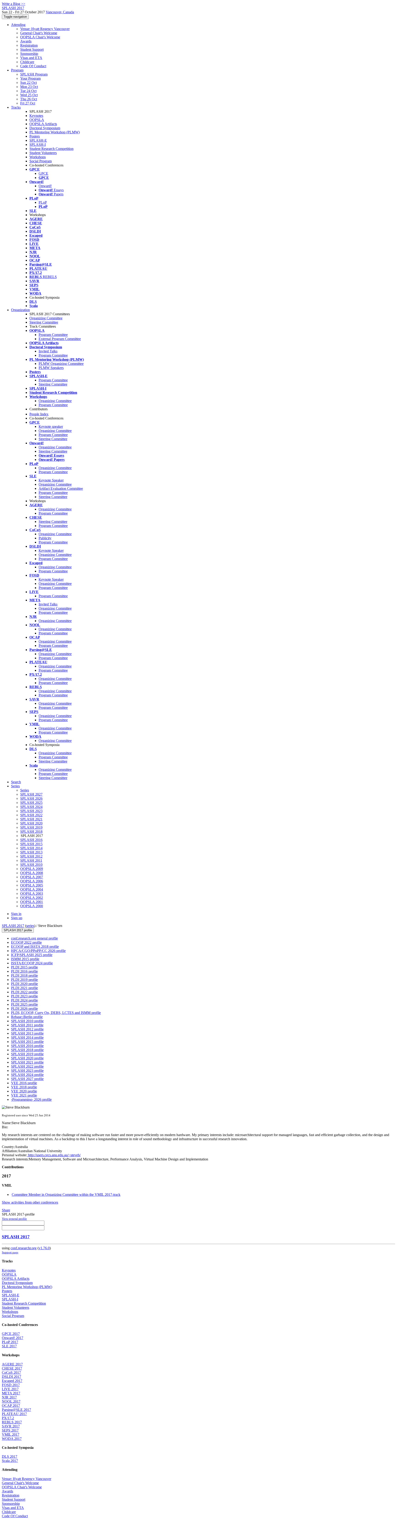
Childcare (27, 62)
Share (6, 1210)
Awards (25, 41)
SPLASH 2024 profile (27, 1075)
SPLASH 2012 (31, 856)
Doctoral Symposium (44, 128)
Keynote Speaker (51, 480)
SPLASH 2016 (31, 840)
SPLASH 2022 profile (27, 1066)
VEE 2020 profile (24, 1091)
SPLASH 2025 (31, 803)
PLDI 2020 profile (24, 984)
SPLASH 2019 (31, 827)
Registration (29, 45)
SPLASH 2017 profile (18, 930)
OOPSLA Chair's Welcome (40, 37)
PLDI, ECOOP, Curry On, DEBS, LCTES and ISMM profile (56, 1013)
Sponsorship (29, 54)
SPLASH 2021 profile (27, 1062)
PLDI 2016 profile (24, 971)
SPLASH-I (37, 144)
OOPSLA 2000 (31, 906)
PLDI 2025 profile (24, 1004)
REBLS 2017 (12, 1422)
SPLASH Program (34, 74)
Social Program (40, 161)
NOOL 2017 (11, 1401)
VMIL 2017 (10, 1434)
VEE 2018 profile (24, 1087)
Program (17, 70)
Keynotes (36, 116)
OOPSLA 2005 (31, 885)
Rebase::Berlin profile (27, 1017)
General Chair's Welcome (38, 33)
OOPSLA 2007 (31, 877)
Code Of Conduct (33, 66)
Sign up (16, 918)
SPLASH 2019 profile (27, 1054)
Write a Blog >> (13, 4)
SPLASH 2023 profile (27, 1070)
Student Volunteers (43, 153)
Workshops (37, 157)
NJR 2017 (9, 1397)
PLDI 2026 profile (24, 1009)
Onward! (45, 186)
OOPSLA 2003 (31, 893)
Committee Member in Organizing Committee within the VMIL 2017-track (66, 1194)
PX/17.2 (8, 1418)
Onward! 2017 (12, 1338)
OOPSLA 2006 (31, 881)
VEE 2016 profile (24, 1083)
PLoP (43, 202)
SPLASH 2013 (31, 852)
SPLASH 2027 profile (27, 1079)
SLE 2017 (9, 1346)
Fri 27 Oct (27, 103)
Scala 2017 (10, 1461)
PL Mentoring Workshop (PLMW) (54, 132)
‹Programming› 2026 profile (31, 1099)
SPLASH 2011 (31, 860)
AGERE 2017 (12, 1364)
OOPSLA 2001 (31, 902)
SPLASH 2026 (31, 798)
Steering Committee (43, 322)
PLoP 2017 (10, 1342)
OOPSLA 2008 (31, 873)
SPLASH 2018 (31, 831)
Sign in (16, 914)
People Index (38, 414)
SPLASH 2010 (31, 865)
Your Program (30, 78)
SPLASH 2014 (31, 848)
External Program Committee (60, 339)
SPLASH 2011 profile (27, 1025)
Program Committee (53, 335)
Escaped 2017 (12, 1381)
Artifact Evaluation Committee (61, 488)
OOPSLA (36, 120)
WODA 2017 (12, 1439)
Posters (34, 136)
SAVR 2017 (11, 1426)
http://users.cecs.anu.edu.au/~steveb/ (54, 1155)
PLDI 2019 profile (24, 980)
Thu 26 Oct (28, 99)
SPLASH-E (38, 140)
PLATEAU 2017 (14, 1414)
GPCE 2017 (11, 1334)
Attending (18, 25)
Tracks (16, 107)
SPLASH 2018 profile (27, 1050)
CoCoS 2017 (11, 1372)
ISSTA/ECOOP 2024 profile (32, 963)
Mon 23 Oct (29, 87)
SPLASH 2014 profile (27, 1037)
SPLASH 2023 (31, 811)
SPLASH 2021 (31, 819)
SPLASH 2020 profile (27, 1058)
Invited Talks (48, 351)
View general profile (14, 1218)
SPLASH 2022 (31, 815)
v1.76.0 (44, 1248)
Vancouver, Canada (60, 12)
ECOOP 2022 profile (26, 942)
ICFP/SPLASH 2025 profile (31, 955)
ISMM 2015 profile (25, 959)
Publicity (45, 538)
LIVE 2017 (10, 1389)
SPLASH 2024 (31, 807)
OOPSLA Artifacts (43, 124)
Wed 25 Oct (29, 95)
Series (24, 790)
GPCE (43, 173)
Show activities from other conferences (30, 1202)
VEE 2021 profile (24, 1095)
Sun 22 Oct (28, 82)
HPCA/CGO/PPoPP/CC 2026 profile (38, 951)
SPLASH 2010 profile (27, 1021)
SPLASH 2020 (31, 823)
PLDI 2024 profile (24, 1000)
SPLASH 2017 (13, 926)
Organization (20, 310)
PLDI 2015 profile (24, 967)
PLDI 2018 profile (24, 975)
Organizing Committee (45, 318)
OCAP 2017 (11, 1405)
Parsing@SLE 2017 (16, 1410)
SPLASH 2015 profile (27, 1042)
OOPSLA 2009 (31, 869)
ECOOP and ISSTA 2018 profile (35, 947)
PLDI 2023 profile (24, 996)
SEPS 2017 (10, 1430)
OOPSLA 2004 (31, 889)
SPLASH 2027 (31, 794)
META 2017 (11, 1393)
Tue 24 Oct (28, 91)
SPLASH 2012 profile (27, 1029)
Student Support (32, 49)
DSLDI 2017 (11, 1377)
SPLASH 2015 (31, 844)
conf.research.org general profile (34, 938)
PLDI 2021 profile (24, 988)
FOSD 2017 (11, 1385)
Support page (10, 1252)
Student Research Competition (51, 149)
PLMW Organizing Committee (61, 364)
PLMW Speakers (51, 368)
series (30, 926)
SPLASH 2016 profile (27, 1046)
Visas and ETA (31, 58)
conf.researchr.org (24, 1248)
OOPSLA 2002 (31, 898)
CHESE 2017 (12, 1368)
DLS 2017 (9, 1456)
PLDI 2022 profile (24, 992)
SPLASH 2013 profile (27, 1033)
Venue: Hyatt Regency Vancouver (45, 29)
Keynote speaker (51, 426)
